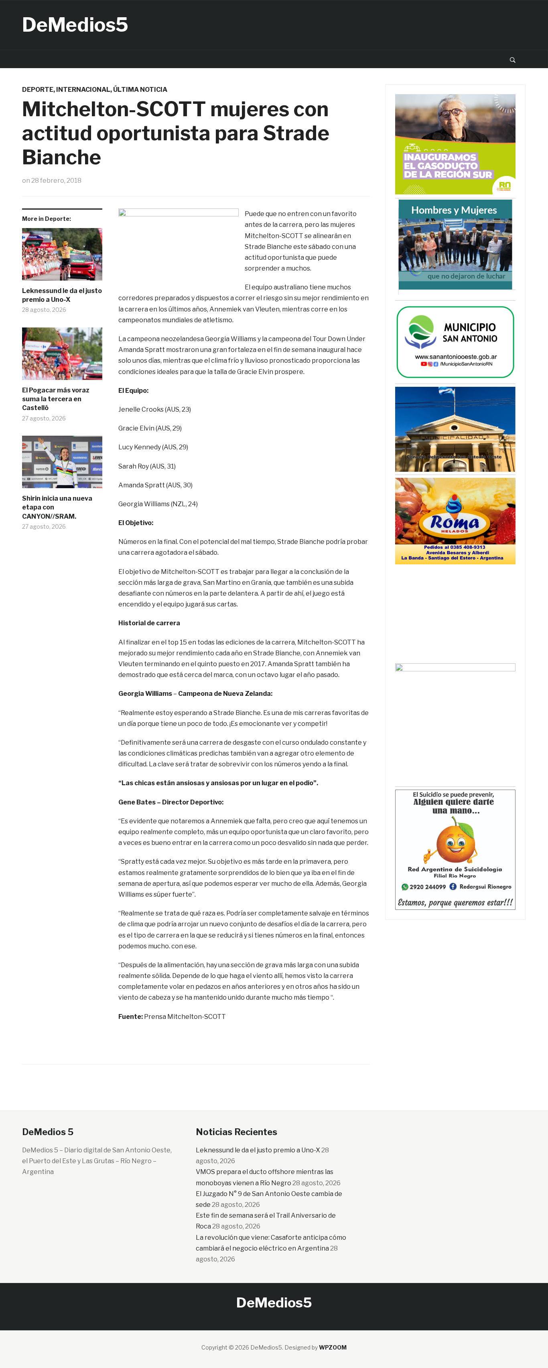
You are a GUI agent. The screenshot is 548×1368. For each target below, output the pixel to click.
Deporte (37, 89)
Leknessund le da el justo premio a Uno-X (62, 295)
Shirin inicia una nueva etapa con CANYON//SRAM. (57, 507)
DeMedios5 (75, 24)
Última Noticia (140, 89)
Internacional (83, 89)
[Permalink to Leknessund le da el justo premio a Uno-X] (62, 257)
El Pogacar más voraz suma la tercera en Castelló (55, 399)
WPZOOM (333, 1347)
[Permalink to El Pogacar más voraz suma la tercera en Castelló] (62, 356)
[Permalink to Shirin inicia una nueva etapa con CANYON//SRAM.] (62, 465)
